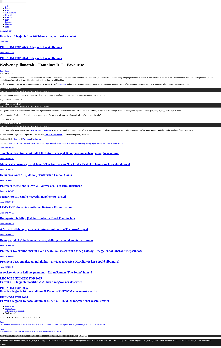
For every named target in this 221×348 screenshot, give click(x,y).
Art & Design (10, 13)
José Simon (4, 71)
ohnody (74, 143)
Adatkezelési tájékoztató (15, 311)
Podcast (8, 22)
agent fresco (97, 143)
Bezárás (3, 345)
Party (7, 20)
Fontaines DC (13, 143)
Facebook (26, 139)
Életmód (8, 15)
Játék (7, 26)
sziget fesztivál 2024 (53, 143)
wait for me (107, 143)
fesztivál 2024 (29, 143)
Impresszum (10, 306)
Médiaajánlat (10, 308)
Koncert (8, 17)
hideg (88, 143)
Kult (7, 10)
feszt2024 (66, 143)
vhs (21, 143)
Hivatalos (17, 139)
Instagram (36, 139)
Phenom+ (9, 24)
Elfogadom (83, 336)
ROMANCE (118, 143)
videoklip (81, 143)
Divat (7, 8)
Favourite (39, 143)
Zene (7, 6)
